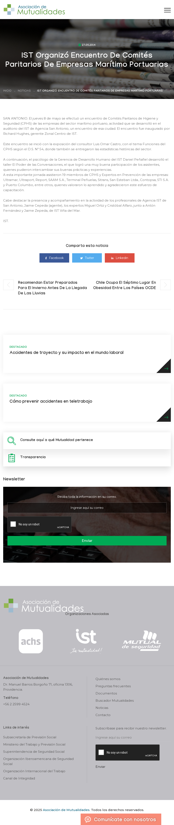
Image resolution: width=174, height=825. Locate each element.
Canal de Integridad (19, 778)
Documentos (106, 693)
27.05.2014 (88, 45)
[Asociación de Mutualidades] (34, 9)
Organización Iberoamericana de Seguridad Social (38, 761)
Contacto (103, 715)
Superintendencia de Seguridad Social (34, 752)
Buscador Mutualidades (114, 700)
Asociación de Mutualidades (66, 810)
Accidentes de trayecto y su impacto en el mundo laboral (66, 353)
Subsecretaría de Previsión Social (29, 737)
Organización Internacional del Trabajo (34, 771)
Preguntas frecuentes (113, 686)
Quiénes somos (107, 679)
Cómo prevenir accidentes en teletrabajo (51, 402)
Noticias (24, 91)
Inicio (7, 91)
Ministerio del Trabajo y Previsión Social (34, 744)
